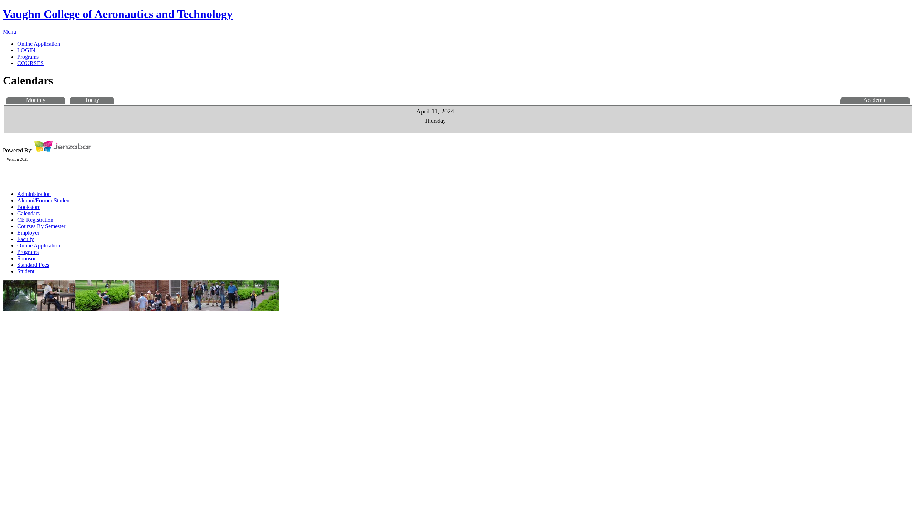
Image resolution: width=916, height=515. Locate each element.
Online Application (38, 245)
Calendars (28, 213)
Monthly (35, 100)
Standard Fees (33, 265)
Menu (9, 32)
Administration (34, 194)
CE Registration (35, 220)
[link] (465, 44)
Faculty (25, 239)
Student (25, 271)
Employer (28, 233)
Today (92, 100)
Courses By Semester (41, 226)
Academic (874, 100)
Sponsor (26, 258)
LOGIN (26, 50)
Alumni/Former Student (44, 200)
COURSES (30, 63)
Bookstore (28, 207)
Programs (28, 252)
